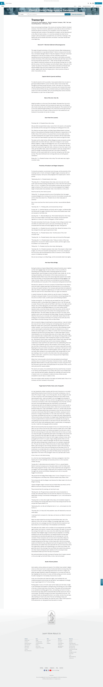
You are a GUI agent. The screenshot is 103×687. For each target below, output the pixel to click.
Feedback (101, 582)
